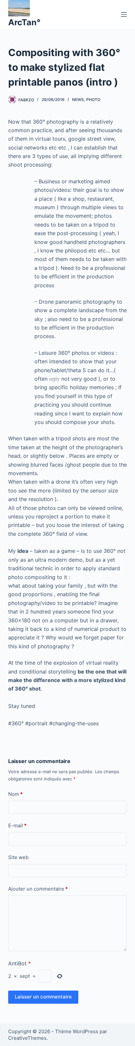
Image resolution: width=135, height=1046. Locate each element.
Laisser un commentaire (43, 997)
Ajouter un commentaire (38, 889)
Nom (15, 794)
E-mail (17, 825)
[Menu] (124, 14)
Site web (18, 857)
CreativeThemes (27, 1038)
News (78, 99)
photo (93, 99)
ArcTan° (24, 22)
